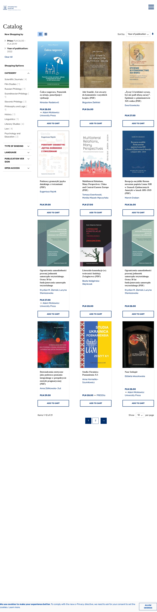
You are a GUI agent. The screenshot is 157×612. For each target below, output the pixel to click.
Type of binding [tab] (14, 146)
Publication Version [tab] (14, 160)
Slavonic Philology (16, 101)
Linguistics (12, 119)
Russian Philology (15, 89)
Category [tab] (10, 73)
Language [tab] (10, 152)
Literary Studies (15, 124)
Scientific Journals (16, 79)
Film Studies (13, 84)
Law (9, 128)
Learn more (14, 607)
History (10, 114)
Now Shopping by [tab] (14, 34)
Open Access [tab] (12, 168)
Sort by (121, 34)
